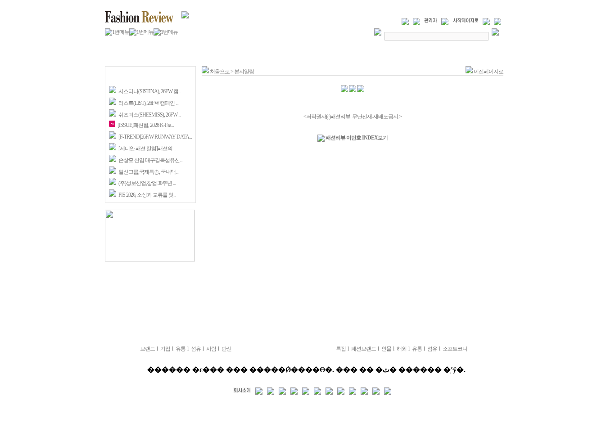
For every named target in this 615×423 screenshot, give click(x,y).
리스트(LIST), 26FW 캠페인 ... (148, 103)
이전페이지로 (488, 71)
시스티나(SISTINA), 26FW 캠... (149, 91)
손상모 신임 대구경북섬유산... (150, 160)
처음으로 (219, 71)
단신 (226, 349)
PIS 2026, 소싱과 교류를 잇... (147, 195)
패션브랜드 (363, 349)
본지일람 (244, 71)
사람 (211, 349)
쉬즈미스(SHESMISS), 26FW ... (149, 115)
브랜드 (147, 349)
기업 (165, 349)
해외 (402, 349)
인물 (386, 349)
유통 (180, 349)
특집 (341, 349)
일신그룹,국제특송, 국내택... (148, 172)
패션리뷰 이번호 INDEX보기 (356, 138)
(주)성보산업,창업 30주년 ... (147, 183)
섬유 (196, 349)
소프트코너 (455, 349)
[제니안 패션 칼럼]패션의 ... (147, 148)
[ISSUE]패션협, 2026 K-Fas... (146, 125)
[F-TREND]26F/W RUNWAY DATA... (155, 137)
